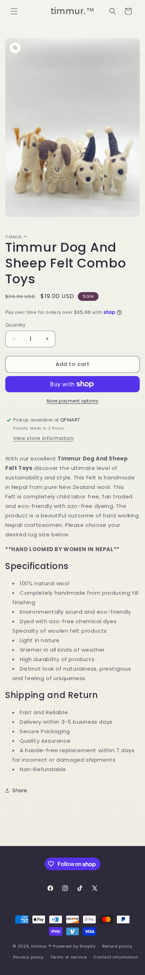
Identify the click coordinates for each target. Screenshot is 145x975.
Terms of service (68, 957)
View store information (43, 438)
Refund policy (117, 946)
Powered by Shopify (74, 946)
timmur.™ (41, 946)
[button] (14, 11)
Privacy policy (28, 957)
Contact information (115, 957)
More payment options (73, 401)
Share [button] (19, 790)
